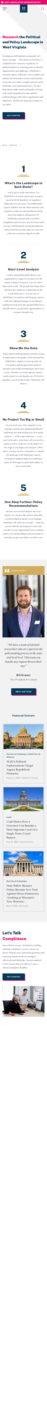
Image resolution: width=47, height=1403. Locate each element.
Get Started (13, 115)
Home (5, 145)
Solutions (13, 145)
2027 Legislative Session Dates (22, 2)
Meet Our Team (23, 692)
